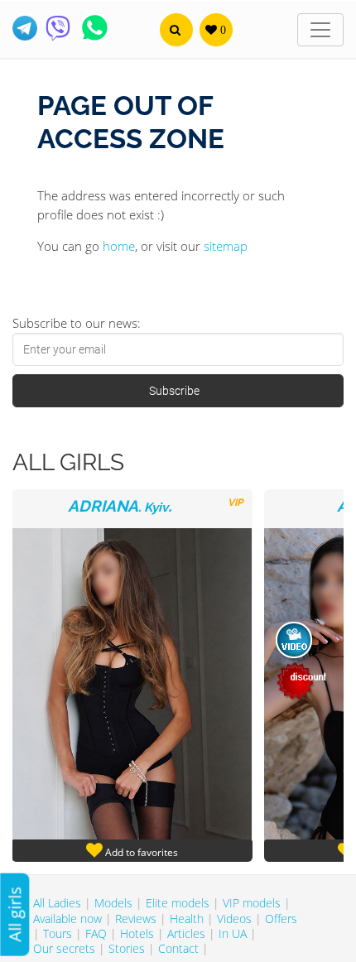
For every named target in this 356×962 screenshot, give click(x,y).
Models (113, 903)
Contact (178, 948)
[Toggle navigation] (320, 29)
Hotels (137, 933)
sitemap (226, 246)
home (119, 246)
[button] (176, 29)
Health (187, 918)
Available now (67, 918)
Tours (57, 933)
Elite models (177, 903)
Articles (186, 933)
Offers (281, 918)
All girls (14, 914)
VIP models (252, 903)
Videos (234, 918)
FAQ (96, 933)
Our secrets (64, 948)
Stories (126, 948)
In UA (233, 933)
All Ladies (57, 903)
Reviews (135, 918)
